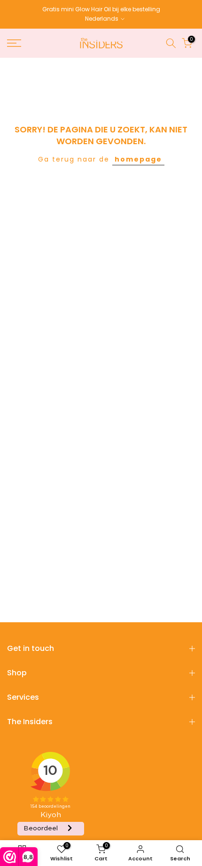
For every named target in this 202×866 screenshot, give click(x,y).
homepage (138, 159)
